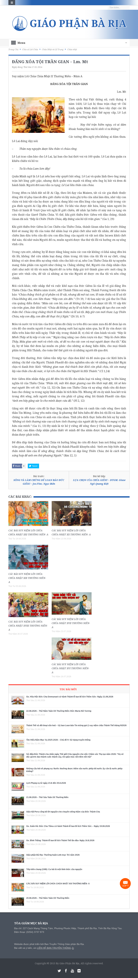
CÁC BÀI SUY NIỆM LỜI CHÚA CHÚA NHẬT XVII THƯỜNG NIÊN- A (71, 623)
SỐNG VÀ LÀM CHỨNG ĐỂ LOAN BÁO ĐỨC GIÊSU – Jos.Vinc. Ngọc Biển (38, 481)
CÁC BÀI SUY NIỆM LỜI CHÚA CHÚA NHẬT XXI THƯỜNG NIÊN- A (58, 883)
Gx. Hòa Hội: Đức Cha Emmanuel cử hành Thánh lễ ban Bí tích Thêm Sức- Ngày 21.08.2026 (69, 697)
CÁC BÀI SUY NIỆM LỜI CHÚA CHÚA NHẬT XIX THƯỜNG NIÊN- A (27, 578)
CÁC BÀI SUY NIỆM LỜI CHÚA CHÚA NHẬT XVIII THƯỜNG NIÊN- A (28, 625)
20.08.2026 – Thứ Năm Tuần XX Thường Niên (47, 898)
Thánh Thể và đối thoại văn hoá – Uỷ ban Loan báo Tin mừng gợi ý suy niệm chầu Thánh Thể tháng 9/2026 (76, 725)
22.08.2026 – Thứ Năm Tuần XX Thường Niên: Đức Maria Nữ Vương (58, 711)
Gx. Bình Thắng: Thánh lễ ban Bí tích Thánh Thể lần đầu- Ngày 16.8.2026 (60, 840)
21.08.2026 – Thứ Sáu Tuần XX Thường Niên (47, 797)
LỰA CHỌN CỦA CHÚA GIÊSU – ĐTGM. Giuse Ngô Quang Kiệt (99, 481)
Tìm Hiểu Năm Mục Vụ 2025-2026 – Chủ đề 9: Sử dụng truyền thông (58, 740)
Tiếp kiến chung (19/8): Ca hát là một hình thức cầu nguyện (54, 869)
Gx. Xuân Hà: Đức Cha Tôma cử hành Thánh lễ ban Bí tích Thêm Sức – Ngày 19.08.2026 (68, 826)
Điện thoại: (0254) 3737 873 (29, 932)
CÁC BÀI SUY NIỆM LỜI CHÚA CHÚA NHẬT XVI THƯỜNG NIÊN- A (70, 668)
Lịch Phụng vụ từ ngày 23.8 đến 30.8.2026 (46, 783)
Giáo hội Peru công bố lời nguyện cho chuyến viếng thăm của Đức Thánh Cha (63, 812)
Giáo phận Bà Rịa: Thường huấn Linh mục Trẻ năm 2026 (53, 855)
